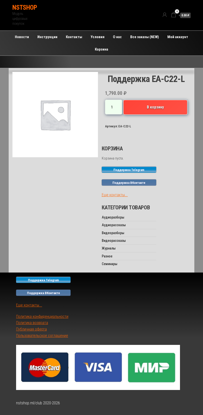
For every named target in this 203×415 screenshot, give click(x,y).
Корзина (101, 49)
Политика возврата (32, 322)
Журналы (109, 248)
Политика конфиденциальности (42, 316)
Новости (22, 37)
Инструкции (47, 37)
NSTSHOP (24, 7)
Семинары (109, 264)
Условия (97, 37)
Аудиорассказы (114, 225)
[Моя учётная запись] (164, 15)
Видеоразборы (113, 233)
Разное (107, 256)
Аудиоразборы (113, 217)
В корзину (155, 107)
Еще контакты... (115, 195)
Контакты (74, 37)
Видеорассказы (114, 241)
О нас (117, 37)
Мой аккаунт (177, 37)
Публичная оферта (31, 329)
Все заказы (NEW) (144, 37)
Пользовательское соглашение (42, 335)
